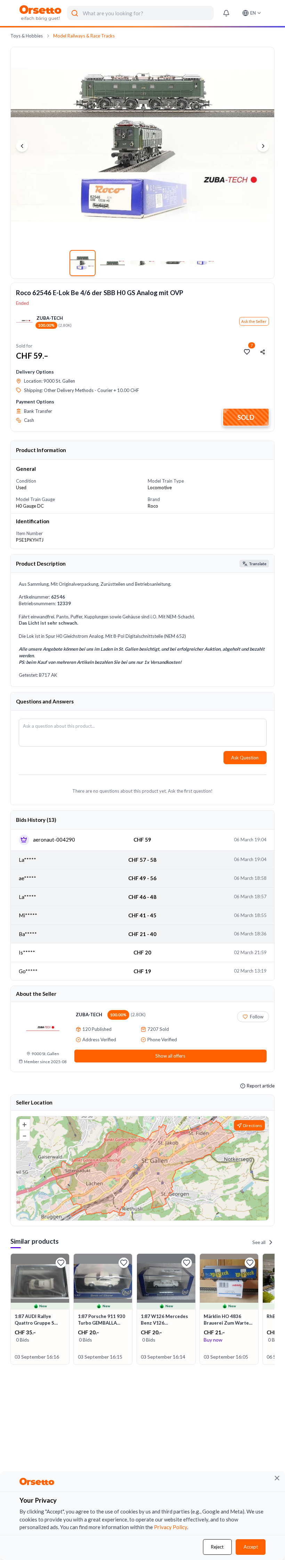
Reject (217, 1547)
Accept (251, 1547)
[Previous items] (11, 1309)
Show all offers (170, 1056)
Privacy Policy (170, 1527)
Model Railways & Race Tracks (84, 36)
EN (253, 13)
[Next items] (273, 1309)
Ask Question (245, 757)
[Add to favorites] (247, 352)
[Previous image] (22, 146)
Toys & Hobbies (26, 36)
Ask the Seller (254, 321)
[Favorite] (61, 1263)
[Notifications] (226, 13)
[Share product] (262, 352)
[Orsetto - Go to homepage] (40, 13)
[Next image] (263, 146)
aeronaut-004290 (54, 839)
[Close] (277, 1478)
